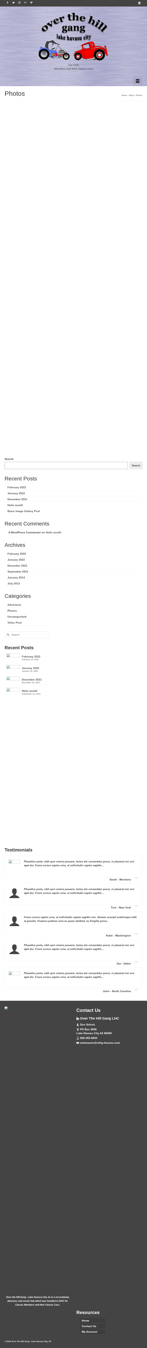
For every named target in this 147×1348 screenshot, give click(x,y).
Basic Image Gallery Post (23, 511)
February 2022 (16, 487)
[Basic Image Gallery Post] (73, 143)
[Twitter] (13, 2)
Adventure (15, 328)
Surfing (32, 328)
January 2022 (16, 493)
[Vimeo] (31, 2)
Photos (26, 191)
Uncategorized (16, 616)
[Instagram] (19, 2)
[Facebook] (8, 2)
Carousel (14, 451)
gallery (22, 451)
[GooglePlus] (25, 2)
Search (9, 458)
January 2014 (16, 577)
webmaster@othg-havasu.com (100, 1042)
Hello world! (15, 505)
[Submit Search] (7, 634)
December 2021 (17, 499)
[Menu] (137, 81)
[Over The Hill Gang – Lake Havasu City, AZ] (73, 36)
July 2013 (13, 583)
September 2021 (17, 571)
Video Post (14, 622)
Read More (94, 205)
